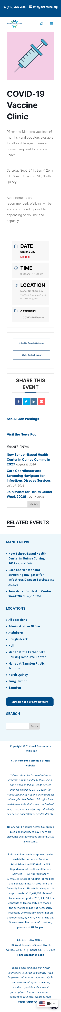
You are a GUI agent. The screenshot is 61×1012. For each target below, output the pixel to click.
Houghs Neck (18, 639)
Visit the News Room (23, 434)
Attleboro (15, 633)
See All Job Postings (23, 419)
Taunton (14, 687)
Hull (11, 645)
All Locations (17, 620)
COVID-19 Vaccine (33, 317)
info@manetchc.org (31, 954)
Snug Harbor (17, 681)
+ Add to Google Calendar (31, 343)
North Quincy (18, 675)
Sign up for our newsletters (30, 702)
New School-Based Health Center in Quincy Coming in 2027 (28, 459)
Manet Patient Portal (30, 1001)
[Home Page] (14, 23)
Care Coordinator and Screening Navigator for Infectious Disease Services (29, 475)
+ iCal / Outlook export (31, 355)
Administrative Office (24, 626)
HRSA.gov (37, 927)
